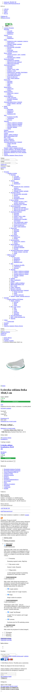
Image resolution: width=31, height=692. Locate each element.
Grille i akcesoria (11, 97)
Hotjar (11, 594)
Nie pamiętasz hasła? (6, 676)
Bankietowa (10, 32)
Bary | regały (7, 137)
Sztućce (6, 35)
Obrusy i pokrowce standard (14, 124)
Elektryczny (10, 88)
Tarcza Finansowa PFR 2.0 (11, 472)
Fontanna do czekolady (13, 60)
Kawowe (9, 119)
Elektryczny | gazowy (13, 93)
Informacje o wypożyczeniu (8, 428)
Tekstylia (6, 121)
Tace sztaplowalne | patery (14, 74)
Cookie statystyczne (11, 577)
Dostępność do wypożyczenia (8, 421)
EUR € (6, 10)
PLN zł (6, 13)
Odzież (9, 128)
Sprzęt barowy (8, 87)
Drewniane (10, 109)
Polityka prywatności (9, 484)
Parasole (9, 100)
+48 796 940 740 (5, 508)
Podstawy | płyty (11, 71)
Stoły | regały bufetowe (13, 78)
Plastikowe (10, 112)
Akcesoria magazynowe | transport (13, 102)
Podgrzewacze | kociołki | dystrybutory (17, 72)
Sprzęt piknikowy (8, 96)
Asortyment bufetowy (9, 65)
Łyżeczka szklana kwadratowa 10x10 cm (7, 447)
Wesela (6, 324)
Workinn (6, 323)
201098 (3, 453)
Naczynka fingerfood (16, 315)
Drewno (16, 302)
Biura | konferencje (9, 131)
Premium (9, 36)
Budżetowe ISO (11, 114)
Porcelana (6, 29)
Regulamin (7, 485)
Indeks (2, 397)
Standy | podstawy (15, 300)
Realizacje (6, 478)
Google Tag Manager (14, 612)
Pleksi (15, 305)
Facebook (11, 619)
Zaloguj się (4, 678)
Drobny (9, 90)
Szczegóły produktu (6, 408)
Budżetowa (10, 33)
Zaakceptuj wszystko (6, 640)
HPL (15, 308)
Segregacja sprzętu (9, 475)
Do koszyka (15, 401)
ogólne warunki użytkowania (15, 656)
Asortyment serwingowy (13, 75)
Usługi (5, 320)
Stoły (5, 115)
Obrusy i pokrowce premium (14, 122)
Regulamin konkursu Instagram (12, 470)
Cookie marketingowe (12, 600)
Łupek (15, 311)
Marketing (8, 635)
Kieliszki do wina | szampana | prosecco (17, 41)
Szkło (5, 39)
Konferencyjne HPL (12, 116)
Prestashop (12, 558)
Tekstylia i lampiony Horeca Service (13, 326)
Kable (8, 105)
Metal (8, 85)
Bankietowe (10, 38)
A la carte (9, 31)
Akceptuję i (15, 656)
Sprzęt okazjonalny (9, 59)
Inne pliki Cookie (10, 625)
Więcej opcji (9, 543)
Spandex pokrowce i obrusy (14, 125)
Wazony (9, 48)
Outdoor (6, 130)
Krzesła (6, 108)
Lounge (6, 133)
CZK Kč (6, 9)
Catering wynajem (12, 173)
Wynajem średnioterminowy (11, 479)
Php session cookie (14, 564)
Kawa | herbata (8, 53)
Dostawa (6, 476)
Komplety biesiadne (12, 99)
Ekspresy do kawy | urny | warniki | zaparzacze (20, 202)
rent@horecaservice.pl (6, 511)
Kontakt (6, 488)
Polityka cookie (8, 537)
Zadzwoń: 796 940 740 (10, 2)
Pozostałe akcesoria (12, 51)
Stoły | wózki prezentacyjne (18, 317)
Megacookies (12, 570)
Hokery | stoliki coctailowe (11, 134)
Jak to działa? (7, 481)
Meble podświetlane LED (10, 136)
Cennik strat (7, 487)
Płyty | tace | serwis (16, 306)
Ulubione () (4, 16)
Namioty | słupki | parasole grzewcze (13, 148)
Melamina (9, 68)
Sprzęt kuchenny (8, 91)
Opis (2, 404)
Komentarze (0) (5, 418)
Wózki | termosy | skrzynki (14, 103)
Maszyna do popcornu (13, 63)
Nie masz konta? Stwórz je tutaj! (9, 686)
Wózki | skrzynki (11, 143)
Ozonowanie (10, 321)
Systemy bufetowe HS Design (15, 299)
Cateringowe (10, 118)
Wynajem (6, 171)
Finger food (7, 79)
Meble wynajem (11, 254)
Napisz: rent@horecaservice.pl (12, 3)
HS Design (3, 452)
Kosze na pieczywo (12, 76)
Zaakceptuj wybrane (6, 638)
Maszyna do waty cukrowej (14, 62)
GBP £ (6, 12)
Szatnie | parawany (12, 146)
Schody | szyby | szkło (13, 69)
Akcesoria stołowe (9, 45)
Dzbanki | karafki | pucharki (14, 44)
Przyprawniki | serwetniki (14, 47)
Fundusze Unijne (8, 473)
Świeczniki (10, 50)
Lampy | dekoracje (9, 139)
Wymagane (9, 545)
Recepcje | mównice (9, 140)
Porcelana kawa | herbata (13, 57)
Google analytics (13, 589)
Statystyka (8, 634)
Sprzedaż (6, 297)
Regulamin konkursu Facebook (12, 469)
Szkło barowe (10, 42)
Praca (5, 482)
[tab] (15, 404)
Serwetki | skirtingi (12, 127)
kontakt (27, 515)
